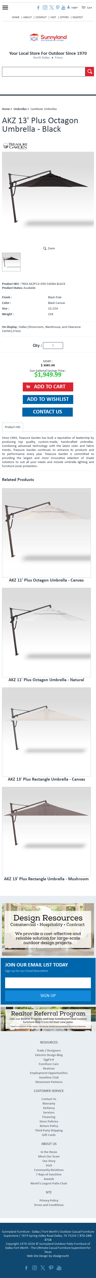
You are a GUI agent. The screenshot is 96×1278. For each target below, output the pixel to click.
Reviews (49, 1068)
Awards (49, 1179)
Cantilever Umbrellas (44, 109)
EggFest (78, 17)
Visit (53, 17)
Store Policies (49, 1121)
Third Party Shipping (49, 1130)
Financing (48, 1117)
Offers (64, 17)
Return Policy (49, 1126)
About (27, 17)
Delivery (49, 1108)
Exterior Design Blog (49, 1055)
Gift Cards (49, 1135)
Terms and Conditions (49, 1205)
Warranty (48, 1103)
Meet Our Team (49, 1156)
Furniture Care (49, 1064)
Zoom (51, 248)
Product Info (12, 427)
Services (48, 1112)
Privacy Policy (49, 1200)
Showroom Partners (49, 1082)
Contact (41, 17)
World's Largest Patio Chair (48, 1183)
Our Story (48, 1161)
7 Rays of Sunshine (49, 1174)
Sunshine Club (49, 1077)
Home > (7, 109)
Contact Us (49, 1099)
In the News (49, 1152)
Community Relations (49, 1170)
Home (15, 17)
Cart (89, 7)
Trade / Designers (49, 1050)
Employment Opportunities (49, 1073)
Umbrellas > (21, 109)
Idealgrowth (61, 1256)
